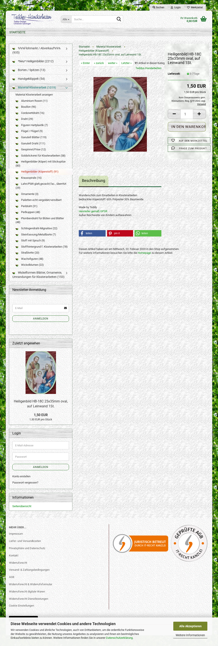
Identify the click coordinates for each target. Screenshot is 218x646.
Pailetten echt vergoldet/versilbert (41, 200)
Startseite (17, 32)
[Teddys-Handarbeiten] (31, 19)
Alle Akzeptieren (190, 626)
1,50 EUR (41, 415)
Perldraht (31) (28, 206)
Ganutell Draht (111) (32, 143)
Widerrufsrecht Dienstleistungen (28, 598)
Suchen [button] (159, 7)
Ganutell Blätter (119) (33, 137)
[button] (174, 114)
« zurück (99, 63)
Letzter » (126, 63)
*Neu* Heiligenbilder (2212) (35, 61)
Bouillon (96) (28, 106)
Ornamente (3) (29, 194)
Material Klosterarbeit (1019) (36, 87)
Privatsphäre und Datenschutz (27, 548)
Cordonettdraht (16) (32, 113)
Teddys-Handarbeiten (148, 68)
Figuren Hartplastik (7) (34, 125)
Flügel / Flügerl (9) (31, 131)
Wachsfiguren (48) (31, 258)
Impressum (16, 533)
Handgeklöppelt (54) (31, 78)
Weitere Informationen (190, 635)
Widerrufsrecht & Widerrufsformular (30, 584)
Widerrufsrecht (18, 562)
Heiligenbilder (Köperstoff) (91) (39, 171)
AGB (11, 577)
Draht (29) (26, 118)
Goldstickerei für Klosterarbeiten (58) (43, 155)
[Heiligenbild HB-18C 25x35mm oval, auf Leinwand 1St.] (120, 114)
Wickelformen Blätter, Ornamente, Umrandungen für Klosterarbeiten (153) (38, 275)
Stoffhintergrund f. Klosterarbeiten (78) (44, 246)
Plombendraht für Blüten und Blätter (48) (40, 220)
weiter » (112, 63)
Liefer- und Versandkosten (25, 541)
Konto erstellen (21, 476)
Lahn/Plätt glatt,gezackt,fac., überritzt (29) (41, 185)
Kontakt (13, 555)
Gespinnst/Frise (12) (33, 149)
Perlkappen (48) (30, 212)
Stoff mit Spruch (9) (32, 240)
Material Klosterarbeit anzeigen (34, 94)
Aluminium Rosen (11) (34, 100)
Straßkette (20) (29, 252)
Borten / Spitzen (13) (31, 70)
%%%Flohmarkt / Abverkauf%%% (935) (36, 50)
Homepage (144, 252)
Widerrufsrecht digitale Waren (27, 591)
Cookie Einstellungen (21, 605)
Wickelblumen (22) (32, 264)
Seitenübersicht (21, 506)
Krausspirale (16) (31, 177)
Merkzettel (196, 7)
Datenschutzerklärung (119, 637)
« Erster (85, 63)
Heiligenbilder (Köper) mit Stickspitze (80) (41, 163)
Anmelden (40, 318)
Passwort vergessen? (25, 482)
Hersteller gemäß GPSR (93, 211)
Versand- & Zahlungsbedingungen (29, 569)
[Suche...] (119, 19)
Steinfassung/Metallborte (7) (38, 234)
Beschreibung (93, 180)
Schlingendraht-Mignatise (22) (38, 228)
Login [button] (177, 7)
